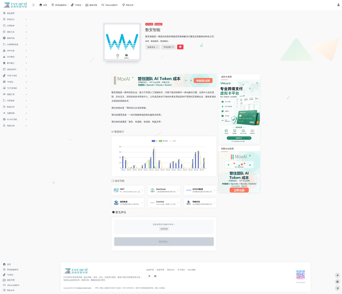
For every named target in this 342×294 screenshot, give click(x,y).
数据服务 (158, 24)
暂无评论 (120, 212)
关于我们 (181, 270)
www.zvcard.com (84, 288)
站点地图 (191, 270)
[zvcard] (75, 271)
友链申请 (150, 270)
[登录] (338, 5)
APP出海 (149, 24)
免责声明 (160, 270)
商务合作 (171, 270)
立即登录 (164, 229)
